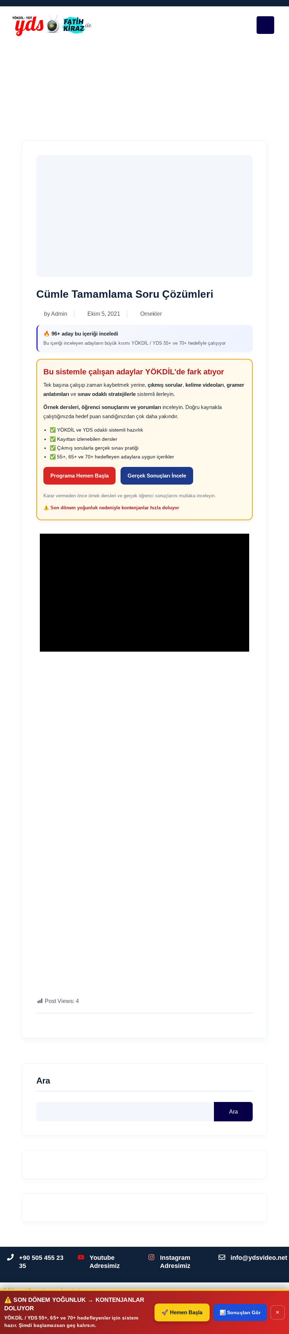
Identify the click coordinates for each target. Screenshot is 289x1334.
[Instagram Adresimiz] (151, 1257)
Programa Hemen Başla (79, 476)
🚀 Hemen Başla (181, 1312)
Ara (43, 1081)
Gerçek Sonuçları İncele (157, 476)
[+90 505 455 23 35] (10, 1257)
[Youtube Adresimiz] (81, 1257)
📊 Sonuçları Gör (239, 1312)
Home (78, 89)
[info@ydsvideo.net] (222, 1257)
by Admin (55, 314)
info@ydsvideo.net (258, 1257)
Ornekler (107, 89)
